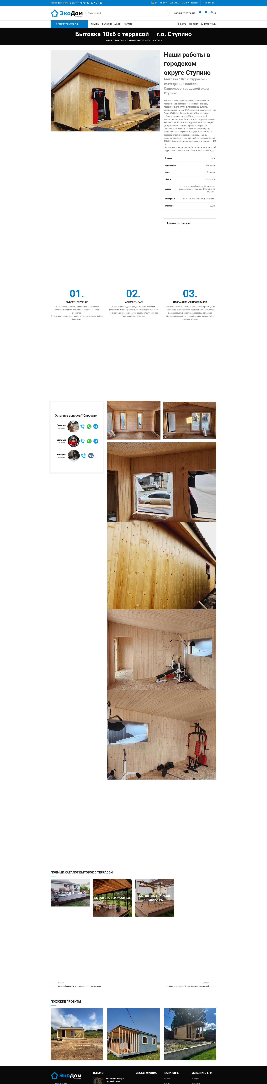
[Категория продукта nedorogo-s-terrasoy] (154, 898)
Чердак (195, 1079)
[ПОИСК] (166, 13)
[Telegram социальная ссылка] (146, 3)
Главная (108, 40)
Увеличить (101, 1010)
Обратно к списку (133, 984)
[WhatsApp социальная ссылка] (138, 3)
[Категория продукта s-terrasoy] (70, 893)
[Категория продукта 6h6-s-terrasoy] (112, 898)
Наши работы (120, 40)
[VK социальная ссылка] (142, 3)
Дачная (167, 1079)
